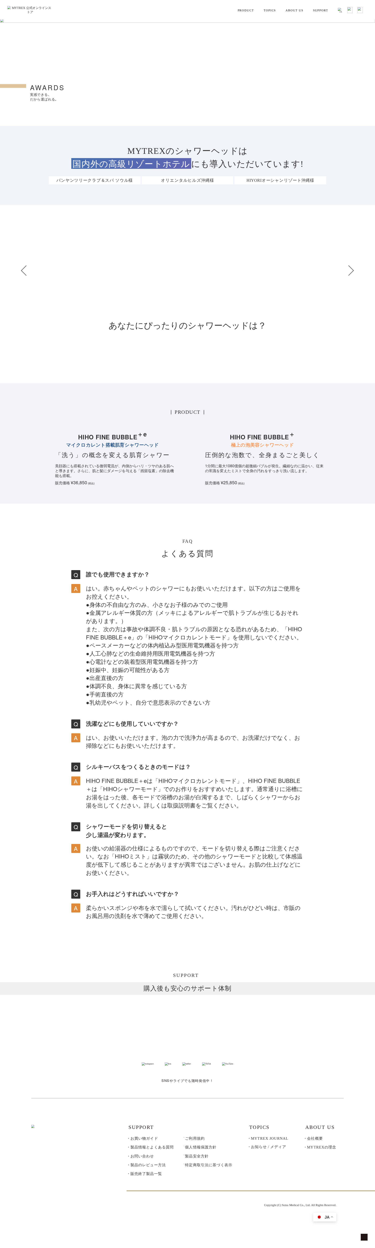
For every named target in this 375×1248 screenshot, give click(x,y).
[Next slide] (348, 270)
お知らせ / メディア (268, 1147)
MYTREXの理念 (321, 1147)
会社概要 (315, 1138)
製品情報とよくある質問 (152, 1147)
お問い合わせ (142, 1156)
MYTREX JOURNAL (269, 1138)
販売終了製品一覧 (146, 1174)
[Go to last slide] (26, 270)
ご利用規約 (195, 1138)
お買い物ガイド (144, 1138)
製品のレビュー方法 (148, 1165)
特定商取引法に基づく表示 (208, 1165)
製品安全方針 (197, 1156)
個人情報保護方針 (200, 1147)
